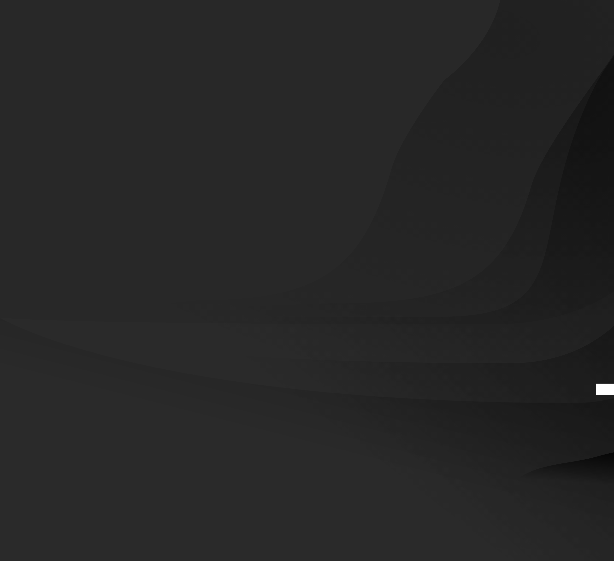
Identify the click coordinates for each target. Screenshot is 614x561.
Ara (605, 389)
